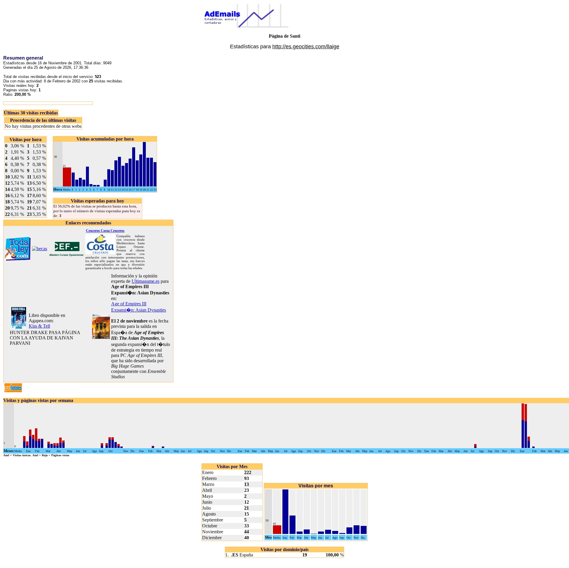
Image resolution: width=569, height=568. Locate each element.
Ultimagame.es (145, 281)
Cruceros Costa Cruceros (105, 231)
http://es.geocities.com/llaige (305, 47)
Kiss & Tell (39, 325)
